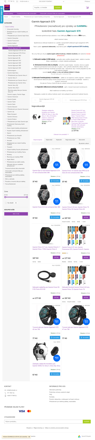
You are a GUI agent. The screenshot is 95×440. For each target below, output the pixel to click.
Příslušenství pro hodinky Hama (16, 152)
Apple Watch (10, 159)
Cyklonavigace (12, 70)
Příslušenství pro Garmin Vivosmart (18, 109)
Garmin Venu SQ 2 (13, 87)
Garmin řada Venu (13, 73)
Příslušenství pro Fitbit (13, 138)
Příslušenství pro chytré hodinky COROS (16, 143)
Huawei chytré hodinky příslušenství (17, 130)
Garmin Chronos (12, 116)
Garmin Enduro (12, 119)
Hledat (57, 7)
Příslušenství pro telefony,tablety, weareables (14, 175)
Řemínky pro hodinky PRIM (15, 157)
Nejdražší (59, 139)
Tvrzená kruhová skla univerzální (15, 168)
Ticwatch (9, 147)
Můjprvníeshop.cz (39, 428)
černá (73, 221)
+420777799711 (12, 395)
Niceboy (9, 154)
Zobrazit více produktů (60, 134)
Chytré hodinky (9, 26)
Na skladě (12, 203)
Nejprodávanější (70, 139)
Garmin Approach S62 (14, 55)
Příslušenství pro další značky (15, 162)
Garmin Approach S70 (14, 48)
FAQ (50, 394)
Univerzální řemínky (13, 29)
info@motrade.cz (12, 390)
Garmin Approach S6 (14, 58)
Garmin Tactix (12, 101)
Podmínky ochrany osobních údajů (59, 392)
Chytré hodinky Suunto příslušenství (17, 149)
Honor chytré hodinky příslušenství (17, 128)
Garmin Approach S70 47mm (17, 53)
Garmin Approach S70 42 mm (17, 50)
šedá (78, 221)
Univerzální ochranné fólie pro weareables (14, 171)
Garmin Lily (11, 111)
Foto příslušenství (10, 184)
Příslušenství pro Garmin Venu (17, 83)
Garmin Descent (12, 106)
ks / (16, 214)
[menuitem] (8, 13)
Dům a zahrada (9, 179)
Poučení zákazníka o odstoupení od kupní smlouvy (64, 399)
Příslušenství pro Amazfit (14, 135)
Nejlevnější (49, 139)
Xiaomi (9, 133)
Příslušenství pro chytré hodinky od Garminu (17, 32)
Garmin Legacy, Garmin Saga (16, 94)
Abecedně (82, 139)
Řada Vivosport (12, 114)
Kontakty (51, 397)
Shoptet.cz (29, 428)
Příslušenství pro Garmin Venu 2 (17, 80)
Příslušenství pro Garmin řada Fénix (18, 35)
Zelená (70, 261)
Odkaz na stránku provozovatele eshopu (57, 428)
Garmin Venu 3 (12, 78)
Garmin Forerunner (13, 40)
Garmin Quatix (12, 99)
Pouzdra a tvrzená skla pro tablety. (15, 181)
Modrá (64, 261)
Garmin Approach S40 (14, 63)
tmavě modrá (71, 301)
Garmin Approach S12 (14, 60)
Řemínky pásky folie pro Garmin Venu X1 (17, 91)
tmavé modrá (66, 221)
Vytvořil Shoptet (86, 436)
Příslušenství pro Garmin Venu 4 (17, 75)
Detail (86, 217)
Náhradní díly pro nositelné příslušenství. (15, 165)
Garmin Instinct (12, 43)
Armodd (9, 140)
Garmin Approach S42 (14, 68)
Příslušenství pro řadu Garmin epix (18, 121)
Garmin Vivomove (13, 96)
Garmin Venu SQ (13, 85)
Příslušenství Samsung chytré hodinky (15, 124)
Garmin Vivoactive (13, 38)
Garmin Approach (13, 45)
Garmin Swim (11, 104)
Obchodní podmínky (45, 1)
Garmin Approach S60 (14, 65)
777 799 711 (10, 393)
